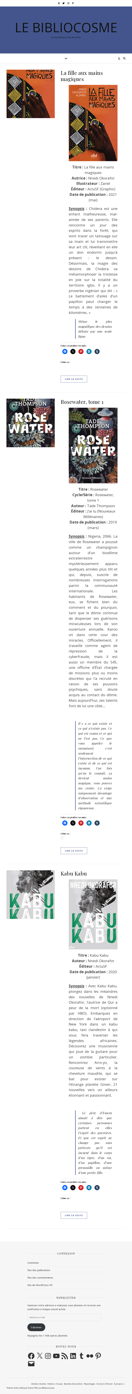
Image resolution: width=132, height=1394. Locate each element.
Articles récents (38, 1383)
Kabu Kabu (74, 873)
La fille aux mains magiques (82, 75)
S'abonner (36, 1327)
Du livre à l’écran (105, 1383)
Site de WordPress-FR (39, 1285)
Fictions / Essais (55, 1383)
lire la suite (74, 379)
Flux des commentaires (40, 1277)
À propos (118, 1383)
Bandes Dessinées (73, 1383)
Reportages (89, 1383)
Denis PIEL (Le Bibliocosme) (41, 1387)
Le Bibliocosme (66, 27)
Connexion (33, 1262)
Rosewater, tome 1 (82, 401)
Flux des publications (38, 1270)
